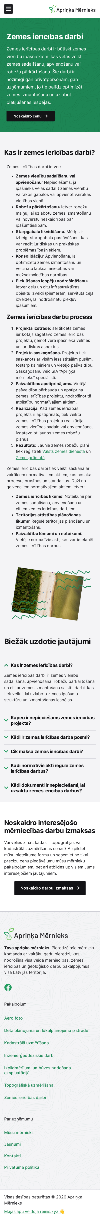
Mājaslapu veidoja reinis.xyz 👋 (34, 1211)
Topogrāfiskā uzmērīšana (28, 1085)
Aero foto (13, 1018)
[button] (27, 9)
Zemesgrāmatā (30, 457)
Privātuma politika (21, 1167)
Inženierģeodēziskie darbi (29, 1055)
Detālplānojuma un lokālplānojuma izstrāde (46, 1030)
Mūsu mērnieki (18, 1132)
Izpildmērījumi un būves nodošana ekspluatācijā (37, 1070)
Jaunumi (12, 1144)
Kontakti (12, 1155)
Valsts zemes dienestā (63, 451)
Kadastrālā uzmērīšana (26, 1042)
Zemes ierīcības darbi (25, 1097)
